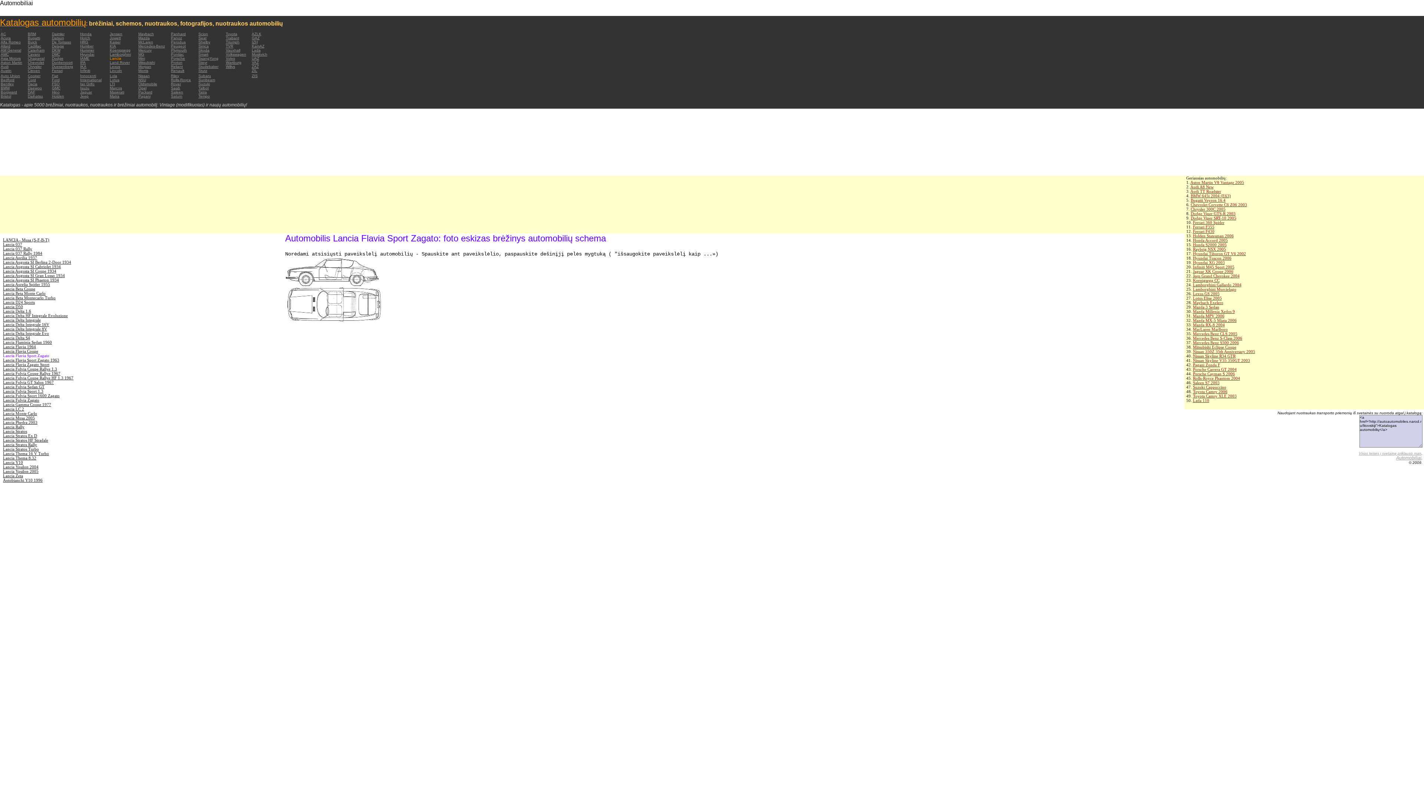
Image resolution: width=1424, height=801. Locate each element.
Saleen (177, 92)
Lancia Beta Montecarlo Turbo (29, 298)
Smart (203, 54)
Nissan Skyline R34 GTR (1214, 356)
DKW (56, 50)
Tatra (202, 92)
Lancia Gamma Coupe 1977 (27, 404)
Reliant (177, 67)
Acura (6, 38)
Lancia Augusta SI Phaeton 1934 (31, 280)
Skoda (204, 50)
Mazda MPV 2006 (1208, 316)
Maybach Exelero (1208, 302)
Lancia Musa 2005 (19, 418)
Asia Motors (11, 58)
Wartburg (233, 62)
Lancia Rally (13, 427)
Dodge (57, 58)
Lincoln (116, 71)
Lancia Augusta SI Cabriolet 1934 (32, 266)
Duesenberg (62, 67)
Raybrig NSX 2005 (1209, 249)
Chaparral (36, 58)
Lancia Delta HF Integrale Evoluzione (35, 315)
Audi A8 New (1202, 187)
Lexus (115, 67)
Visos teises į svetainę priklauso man (1390, 453)
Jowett (115, 38)
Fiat (55, 76)
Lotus (114, 80)
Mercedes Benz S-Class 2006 (1217, 338)
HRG (84, 42)
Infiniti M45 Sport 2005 (1214, 267)
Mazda (144, 38)
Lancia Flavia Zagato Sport (26, 364)
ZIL (254, 71)
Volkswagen (236, 54)
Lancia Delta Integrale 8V (25, 329)
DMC (56, 54)
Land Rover (120, 62)
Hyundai (87, 54)
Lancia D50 (13, 306)
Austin (6, 71)
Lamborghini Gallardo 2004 (1217, 285)
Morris (143, 71)
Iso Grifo (87, 84)
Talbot (203, 88)
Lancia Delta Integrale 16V (26, 324)
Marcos (116, 88)
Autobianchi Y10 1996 (23, 480)
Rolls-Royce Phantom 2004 (1216, 378)
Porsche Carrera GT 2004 (1215, 369)
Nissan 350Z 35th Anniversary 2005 (1224, 351)
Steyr (202, 62)
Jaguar (86, 92)
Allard (5, 46)
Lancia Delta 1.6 (17, 311)
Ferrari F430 (1203, 231)
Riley (175, 76)
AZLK (256, 34)
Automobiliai (1408, 458)
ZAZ (255, 67)
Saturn (176, 96)
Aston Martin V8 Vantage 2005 (1217, 182)
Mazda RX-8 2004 (1209, 325)
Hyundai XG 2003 (1209, 262)
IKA (83, 67)
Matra (114, 96)
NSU (142, 80)
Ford (56, 80)
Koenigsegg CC (1206, 280)
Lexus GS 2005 (1206, 293)
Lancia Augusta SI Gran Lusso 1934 (34, 275)
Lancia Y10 (13, 462)
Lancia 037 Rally (17, 249)
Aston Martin (11, 62)
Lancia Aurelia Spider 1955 (26, 284)
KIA (113, 46)
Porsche (178, 58)
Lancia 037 (12, 244)
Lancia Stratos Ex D (20, 436)
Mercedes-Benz (151, 46)
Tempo (204, 96)
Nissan (144, 76)
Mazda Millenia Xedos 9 (1214, 311)
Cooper (34, 76)
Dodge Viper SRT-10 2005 (1213, 218)
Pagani (144, 96)
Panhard (178, 34)
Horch (85, 38)
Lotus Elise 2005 (1207, 298)
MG (141, 54)
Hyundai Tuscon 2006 (1212, 258)
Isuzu (84, 88)
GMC (56, 88)
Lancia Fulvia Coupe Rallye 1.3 (30, 369)
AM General (11, 50)
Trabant (232, 38)
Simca (203, 46)
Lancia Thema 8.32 (19, 458)
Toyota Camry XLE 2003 (1215, 396)
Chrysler (35, 67)
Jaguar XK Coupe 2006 (1213, 271)
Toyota (231, 34)
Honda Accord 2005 (1210, 240)
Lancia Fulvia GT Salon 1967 (28, 382)
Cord (32, 80)
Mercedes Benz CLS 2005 (1215, 334)
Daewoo (35, 88)
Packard (145, 92)
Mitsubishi (146, 62)
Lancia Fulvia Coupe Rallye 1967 (31, 373)
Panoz (176, 38)
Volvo (230, 58)
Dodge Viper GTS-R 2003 (1213, 213)
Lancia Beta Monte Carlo (24, 293)
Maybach (146, 34)
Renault (177, 71)
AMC (5, 54)
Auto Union (10, 76)
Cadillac (34, 46)
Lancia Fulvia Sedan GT (23, 387)
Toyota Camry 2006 (1210, 391)
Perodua (178, 42)
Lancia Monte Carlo (20, 413)
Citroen (34, 71)
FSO (56, 84)
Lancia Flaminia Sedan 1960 (27, 342)
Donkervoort (62, 62)
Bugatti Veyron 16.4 (1208, 200)
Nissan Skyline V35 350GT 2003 (1221, 360)
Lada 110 (1201, 400)
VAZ (255, 62)
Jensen (116, 34)
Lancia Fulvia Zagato (21, 400)
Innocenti (88, 76)
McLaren (145, 42)
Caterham (36, 50)
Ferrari (57, 71)
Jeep (84, 96)
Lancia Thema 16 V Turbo (26, 453)
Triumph (233, 42)
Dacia (32, 84)
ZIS (255, 76)
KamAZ (258, 46)
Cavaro (34, 54)
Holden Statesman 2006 (1213, 236)
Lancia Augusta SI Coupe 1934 (29, 271)
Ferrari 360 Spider (1208, 222)
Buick (32, 42)
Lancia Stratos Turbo (21, 449)
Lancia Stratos (15, 431)
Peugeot (178, 46)
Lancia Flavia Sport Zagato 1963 (31, 360)
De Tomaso (61, 42)
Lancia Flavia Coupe (20, 351)
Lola (113, 76)
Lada (256, 50)
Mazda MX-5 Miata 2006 (1215, 320)
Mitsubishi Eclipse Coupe (1214, 347)
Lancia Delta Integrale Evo (26, 333)
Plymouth (179, 50)
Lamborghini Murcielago (1214, 289)
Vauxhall (233, 50)
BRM (32, 34)
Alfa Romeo (11, 42)
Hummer (87, 50)
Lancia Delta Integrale (22, 320)
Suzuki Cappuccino (1209, 387)
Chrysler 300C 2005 (1208, 209)
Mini (141, 58)
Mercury (145, 50)
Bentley (7, 84)
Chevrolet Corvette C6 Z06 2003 (1219, 204)
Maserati (117, 92)
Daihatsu (35, 96)
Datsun (58, 38)
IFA (83, 62)
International (91, 80)
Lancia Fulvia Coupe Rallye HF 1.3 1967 (38, 378)
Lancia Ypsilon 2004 (21, 467)
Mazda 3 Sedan (1206, 307)
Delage (58, 46)
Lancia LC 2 (13, 409)
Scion (203, 34)
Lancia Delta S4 (16, 338)
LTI (112, 84)
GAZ (256, 38)
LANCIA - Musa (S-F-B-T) (26, 240)
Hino (56, 92)
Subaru (204, 76)
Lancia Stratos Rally (20, 444)
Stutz (202, 71)
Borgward (9, 92)
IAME (84, 58)
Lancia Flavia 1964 (19, 347)
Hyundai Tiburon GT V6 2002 (1219, 253)
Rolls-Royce (181, 80)
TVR (229, 46)
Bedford (7, 80)
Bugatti (34, 38)
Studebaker (208, 67)
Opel (142, 88)
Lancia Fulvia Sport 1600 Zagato (31, 395)
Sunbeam (206, 80)
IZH (255, 42)
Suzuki (204, 84)
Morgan (144, 67)
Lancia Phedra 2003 (20, 422)
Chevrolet (36, 62)
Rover (176, 84)
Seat (202, 38)
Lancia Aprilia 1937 (20, 258)
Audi (5, 67)
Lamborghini (120, 54)
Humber (86, 46)
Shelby (204, 42)
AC (3, 34)
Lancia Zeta (13, 476)
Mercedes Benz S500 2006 (1216, 342)
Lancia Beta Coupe (19, 289)
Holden (58, 96)
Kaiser (115, 42)
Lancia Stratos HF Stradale (25, 440)
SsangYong (208, 58)
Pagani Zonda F (1206, 365)
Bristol (6, 96)
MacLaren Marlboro (1210, 329)
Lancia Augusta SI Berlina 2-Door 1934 (37, 262)
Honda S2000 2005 (1210, 245)
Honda (86, 34)
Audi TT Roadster (1205, 191)
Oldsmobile (147, 84)
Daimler (58, 34)
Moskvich (259, 54)
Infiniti (85, 71)
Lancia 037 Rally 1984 (22, 253)
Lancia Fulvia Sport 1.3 (23, 391)
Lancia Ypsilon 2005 (21, 471)
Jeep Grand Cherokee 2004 (1216, 276)
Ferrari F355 (1203, 227)
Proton (176, 62)
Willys (230, 67)
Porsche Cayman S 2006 (1214, 374)
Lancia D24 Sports (19, 302)
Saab (175, 88)
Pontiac (177, 54)
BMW (5, 88)
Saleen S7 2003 (1206, 382)
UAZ (255, 58)
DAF (31, 92)
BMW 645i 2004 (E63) (1211, 196)
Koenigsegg (120, 50)
